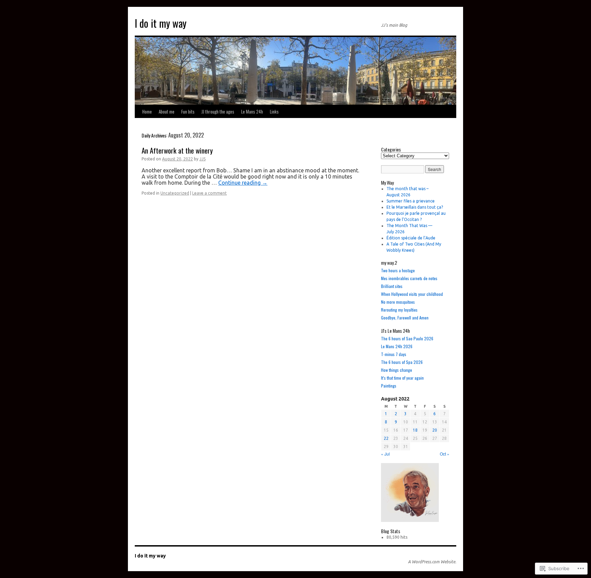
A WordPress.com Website (431, 562)
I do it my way (160, 23)
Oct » (444, 454)
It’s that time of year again (402, 378)
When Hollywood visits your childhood (412, 294)
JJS (202, 159)
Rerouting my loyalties (399, 310)
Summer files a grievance (410, 201)
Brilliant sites (392, 286)
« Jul (385, 454)
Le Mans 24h (252, 111)
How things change (396, 370)
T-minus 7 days (393, 354)
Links (274, 111)
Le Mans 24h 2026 (396, 346)
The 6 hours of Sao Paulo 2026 (407, 338)
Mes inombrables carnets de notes (409, 278)
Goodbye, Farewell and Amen (405, 317)
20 (434, 430)
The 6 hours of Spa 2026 (402, 362)
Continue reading (242, 183)
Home (147, 111)
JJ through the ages (217, 111)
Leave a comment (209, 193)
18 (415, 430)
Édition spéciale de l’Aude (410, 238)
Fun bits (188, 111)
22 (386, 438)
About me (166, 111)
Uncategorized (174, 193)
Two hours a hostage (398, 270)
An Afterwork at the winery (177, 150)
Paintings (388, 386)
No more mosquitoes (398, 302)
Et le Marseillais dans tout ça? (414, 207)
